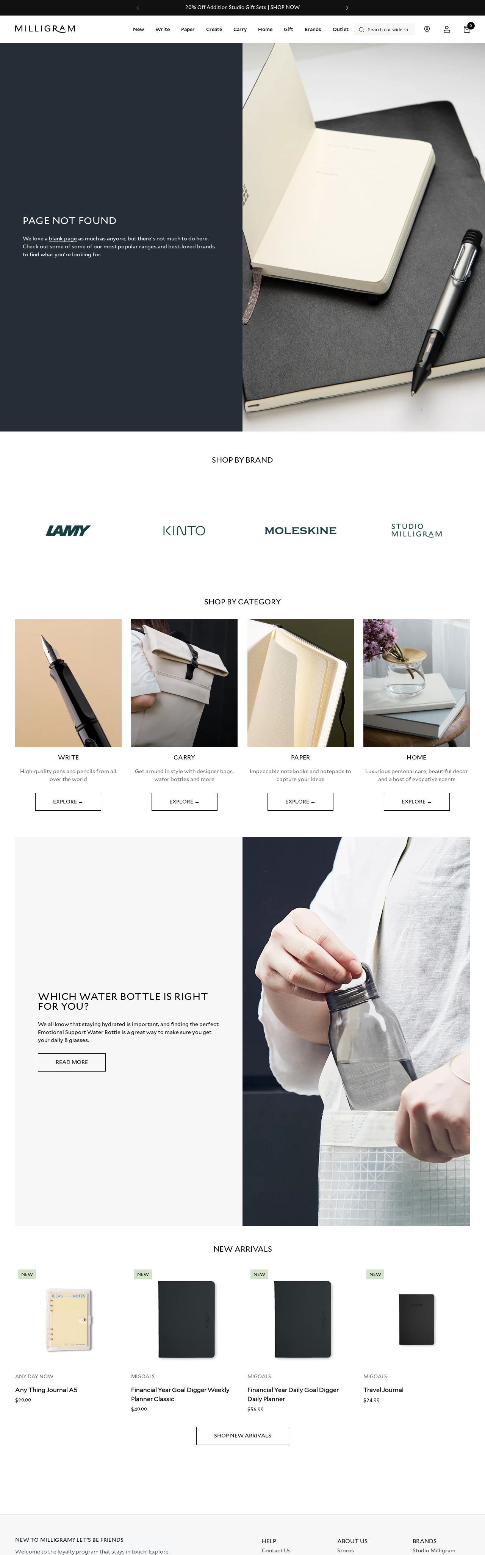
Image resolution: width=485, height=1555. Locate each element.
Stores (345, 1550)
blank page (63, 238)
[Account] (447, 29)
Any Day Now (34, 1376)
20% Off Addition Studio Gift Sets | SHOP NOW (242, 7)
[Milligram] (46, 29)
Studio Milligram (434, 1550)
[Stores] (427, 29)
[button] (468, 29)
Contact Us (276, 1550)
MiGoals (143, 1376)
